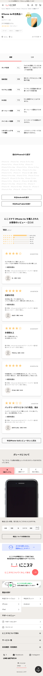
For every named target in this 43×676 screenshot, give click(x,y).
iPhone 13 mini (33, 176)
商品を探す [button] (6, 592)
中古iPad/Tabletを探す (21, 204)
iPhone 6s (24, 8)
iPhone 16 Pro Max (27, 162)
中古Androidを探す (21, 197)
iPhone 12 (16, 181)
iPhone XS (27, 187)
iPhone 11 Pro (21, 184)
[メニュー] (2, 5)
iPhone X (35, 187)
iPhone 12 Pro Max (17, 178)
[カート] (40, 5)
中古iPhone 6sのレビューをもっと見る (21, 441)
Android (26, 604)
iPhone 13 (5, 178)
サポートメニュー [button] (8, 615)
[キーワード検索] (28, 5)
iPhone (18, 8)
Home (3, 8)
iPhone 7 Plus (26, 189)
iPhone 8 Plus (7, 189)
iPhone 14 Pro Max (29, 170)
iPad (4, 609)
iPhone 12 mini (30, 178)
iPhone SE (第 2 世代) (29, 181)
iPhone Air (5, 162)
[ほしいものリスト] (36, 5)
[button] (10, 26)
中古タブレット (29, 598)
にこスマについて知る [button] (10, 633)
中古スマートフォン (10, 8)
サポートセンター (11, 622)
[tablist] (21, 528)
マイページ (9, 627)
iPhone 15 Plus (33, 167)
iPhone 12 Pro (7, 181)
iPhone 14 (17, 173)
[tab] (5, 528)
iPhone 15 (5, 170)
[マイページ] (32, 5)
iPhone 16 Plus (18, 164)
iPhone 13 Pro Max (8, 176)
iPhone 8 (16, 189)
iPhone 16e (15, 162)
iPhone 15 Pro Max (8, 167)
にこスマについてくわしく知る (17, 573)
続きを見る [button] (10, 267)
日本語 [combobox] (19, 665)
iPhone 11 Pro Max (8, 184)
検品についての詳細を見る (21, 536)
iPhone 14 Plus (15, 170)
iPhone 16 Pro (7, 164)
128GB (29, 8)
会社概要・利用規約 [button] (9, 647)
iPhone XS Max (16, 187)
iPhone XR (5, 187)
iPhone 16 (29, 164)
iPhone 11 (31, 184)
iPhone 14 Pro (7, 173)
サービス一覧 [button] (7, 640)
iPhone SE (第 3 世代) (29, 173)
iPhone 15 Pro (22, 167)
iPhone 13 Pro (22, 176)
